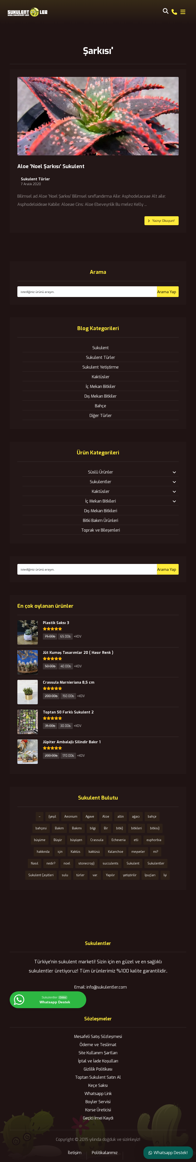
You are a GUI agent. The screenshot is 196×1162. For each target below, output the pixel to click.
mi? (155, 852)
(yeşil (52, 817)
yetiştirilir (130, 875)
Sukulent (100, 347)
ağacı (136, 817)
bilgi (93, 828)
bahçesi (41, 828)
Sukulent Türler (35, 179)
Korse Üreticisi (98, 1110)
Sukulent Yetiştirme (100, 367)
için (60, 852)
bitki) (119, 828)
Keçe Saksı (98, 1085)
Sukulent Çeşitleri (41, 875)
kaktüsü (94, 852)
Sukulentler (100, 481)
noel (67, 863)
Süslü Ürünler (100, 472)
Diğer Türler (101, 415)
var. (95, 875)
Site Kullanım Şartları (98, 1053)
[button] (183, 12)
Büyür (58, 840)
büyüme (39, 840)
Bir (106, 828)
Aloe (105, 817)
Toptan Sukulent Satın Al (98, 1077)
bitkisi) (155, 828)
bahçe (152, 817)
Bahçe (100, 406)
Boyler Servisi (98, 1101)
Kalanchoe (115, 852)
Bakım (59, 828)
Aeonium (70, 817)
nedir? (50, 863)
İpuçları (150, 875)
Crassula (96, 840)
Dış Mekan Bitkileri (100, 511)
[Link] (174, 11)
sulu (65, 875)
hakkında (43, 852)
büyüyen (76, 840)
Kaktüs (75, 852)
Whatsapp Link (98, 1093)
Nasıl (34, 863)
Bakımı (77, 828)
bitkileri (136, 828)
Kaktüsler (100, 377)
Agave (89, 817)
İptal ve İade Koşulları (98, 1061)
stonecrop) (86, 863)
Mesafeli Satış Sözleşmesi (98, 1036)
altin (120, 817)
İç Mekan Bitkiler (101, 386)
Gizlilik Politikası (98, 1069)
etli (136, 840)
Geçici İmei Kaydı (98, 1118)
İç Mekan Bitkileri (100, 501)
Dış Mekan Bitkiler (100, 396)
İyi (165, 875)
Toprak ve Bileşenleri (100, 530)
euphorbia (153, 840)
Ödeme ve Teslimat (98, 1044)
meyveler (138, 852)
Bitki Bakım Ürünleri (100, 520)
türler (80, 875)
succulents (110, 863)
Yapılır (110, 875)
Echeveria (119, 840)
